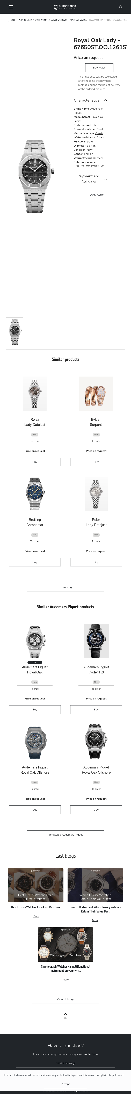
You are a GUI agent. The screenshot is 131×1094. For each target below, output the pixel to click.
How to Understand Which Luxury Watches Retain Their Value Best (95, 909)
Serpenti (96, 425)
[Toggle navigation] (11, 6)
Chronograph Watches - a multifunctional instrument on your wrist (65, 968)
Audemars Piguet (59, 19)
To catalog (65, 587)
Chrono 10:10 (25, 19)
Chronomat (34, 525)
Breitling (35, 520)
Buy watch (99, 68)
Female (88, 154)
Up (65, 1018)
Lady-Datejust (34, 425)
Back (12, 19)
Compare (97, 195)
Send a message (65, 1063)
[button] (121, 7)
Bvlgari (96, 419)
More (36, 916)
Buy (34, 462)
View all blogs (65, 999)
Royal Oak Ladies (78, 19)
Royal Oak (34, 672)
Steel (96, 125)
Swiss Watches (41, 19)
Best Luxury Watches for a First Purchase (35, 907)
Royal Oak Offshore (34, 772)
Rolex (35, 419)
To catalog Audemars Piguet (66, 835)
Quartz (99, 133)
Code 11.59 (96, 672)
